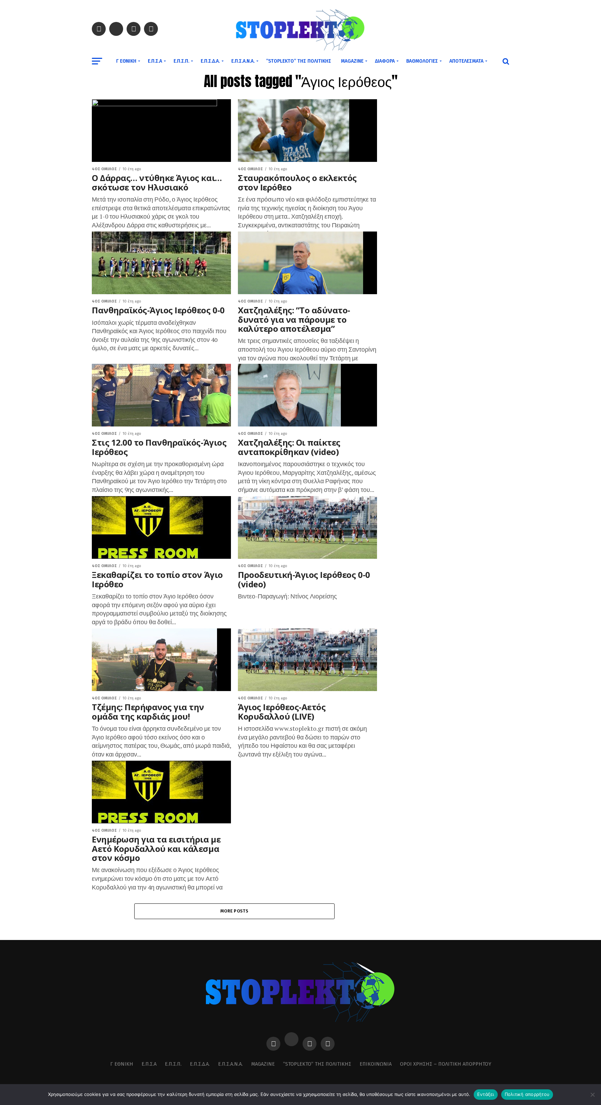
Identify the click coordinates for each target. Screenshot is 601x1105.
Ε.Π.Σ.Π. (181, 61)
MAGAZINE (352, 61)
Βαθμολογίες (422, 61)
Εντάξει (485, 1094)
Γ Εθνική (126, 61)
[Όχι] (592, 1094)
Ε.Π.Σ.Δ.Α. (210, 61)
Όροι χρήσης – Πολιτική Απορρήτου (445, 1064)
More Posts (234, 911)
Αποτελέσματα (466, 61)
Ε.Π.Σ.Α (155, 61)
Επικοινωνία (376, 1064)
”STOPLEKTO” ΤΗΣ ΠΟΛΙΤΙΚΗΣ (298, 61)
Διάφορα (385, 61)
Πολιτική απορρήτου (527, 1094)
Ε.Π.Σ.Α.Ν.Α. (243, 61)
